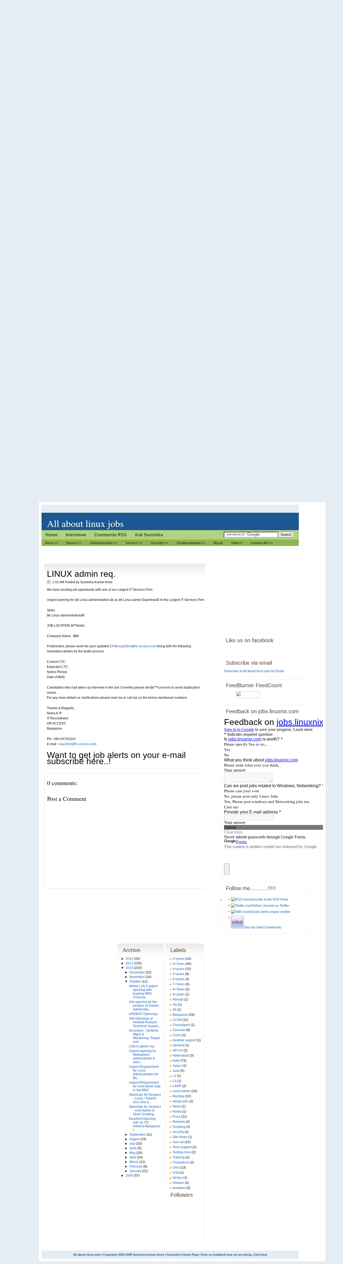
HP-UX (178, 1050)
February (136, 1166)
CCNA (177, 1020)
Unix (176, 1167)
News (177, 1106)
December (137, 972)
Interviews (76, 535)
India (177, 1060)
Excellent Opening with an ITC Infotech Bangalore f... (145, 1124)
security (179, 1132)
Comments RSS (110, 535)
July (132, 1144)
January (135, 1171)
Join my (262, 927)
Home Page (191, 1254)
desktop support (185, 1040)
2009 (130, 1175)
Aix (175, 1004)
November (137, 977)
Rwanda (179, 1122)
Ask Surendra (149, 535)
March (134, 1162)
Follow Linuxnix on (270, 906)
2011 (130, 963)
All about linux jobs (85, 523)
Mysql (218, 543)
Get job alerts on (269, 912)
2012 (130, 959)
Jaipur (177, 1066)
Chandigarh (182, 1025)
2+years (179, 959)
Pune (177, 1116)
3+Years (179, 964)
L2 (175, 1076)
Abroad (178, 999)
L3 (175, 1081)
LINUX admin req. (81, 574)
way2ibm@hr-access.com (137, 646)
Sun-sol (179, 1142)
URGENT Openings (143, 1014)
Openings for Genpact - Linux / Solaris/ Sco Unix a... (145, 1098)
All (175, 1010)
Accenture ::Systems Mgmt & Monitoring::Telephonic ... (144, 1036)
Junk (176, 1071)
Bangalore (181, 1015)
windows (179, 1188)
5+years (179, 974)
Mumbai (179, 1096)
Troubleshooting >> (190, 543)
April (133, 1157)
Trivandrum (181, 1162)
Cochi (177, 1035)
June (133, 1148)
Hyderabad (181, 1055)
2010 (130, 968)
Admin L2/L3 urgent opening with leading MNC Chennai (143, 991)
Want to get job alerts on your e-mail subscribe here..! (116, 758)
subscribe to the (268, 899)
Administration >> (103, 543)
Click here (260, 1254)
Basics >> (74, 543)
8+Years (179, 989)
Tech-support (182, 1147)
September (137, 1134)
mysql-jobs (181, 1101)
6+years (179, 979)
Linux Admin (182, 1091)
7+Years (179, 984)
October (135, 981)
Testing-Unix (182, 1152)
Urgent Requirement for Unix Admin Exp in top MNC (145, 1086)
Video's (236, 543)
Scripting (179, 1127)
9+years (179, 994)
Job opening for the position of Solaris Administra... (144, 1005)
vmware (179, 1183)
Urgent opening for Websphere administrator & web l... (142, 1056)
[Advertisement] (141, 551)
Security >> (159, 543)
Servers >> (133, 543)
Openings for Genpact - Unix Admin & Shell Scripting (145, 1110)
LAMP (177, 1086)
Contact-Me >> (262, 543)
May (132, 1153)
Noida (177, 1111)
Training (179, 1157)
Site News (180, 1137)
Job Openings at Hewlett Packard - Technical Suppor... (145, 1022)
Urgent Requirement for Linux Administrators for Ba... (144, 1072)
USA (176, 1172)
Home (52, 535)
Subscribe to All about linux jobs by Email (254, 671)
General (179, 1045)
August (134, 1139)
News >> (51, 543)
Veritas (178, 1178)
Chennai (179, 1030)
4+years (179, 969)
